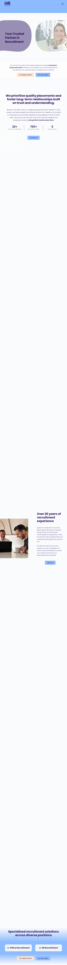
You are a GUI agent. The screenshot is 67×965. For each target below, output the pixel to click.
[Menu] (63, 4)
